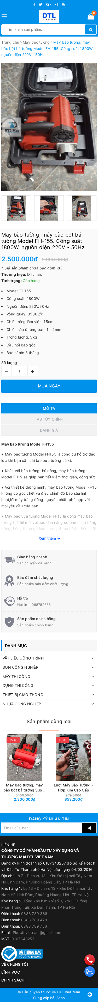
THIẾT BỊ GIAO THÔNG (23, 694)
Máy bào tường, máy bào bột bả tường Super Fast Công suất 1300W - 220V (24, 788)
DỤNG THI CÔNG (18, 685)
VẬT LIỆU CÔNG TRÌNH (23, 658)
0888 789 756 (34, 926)
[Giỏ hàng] (91, 17)
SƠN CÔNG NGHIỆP (20, 667)
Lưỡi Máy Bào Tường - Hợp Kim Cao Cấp (73, 787)
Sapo (60, 998)
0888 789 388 (34, 913)
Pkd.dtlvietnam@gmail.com (37, 932)
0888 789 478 (34, 920)
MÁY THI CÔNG (16, 676)
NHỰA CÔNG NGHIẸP (22, 704)
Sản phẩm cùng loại (49, 721)
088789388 (41, 604)
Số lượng (9, 362)
